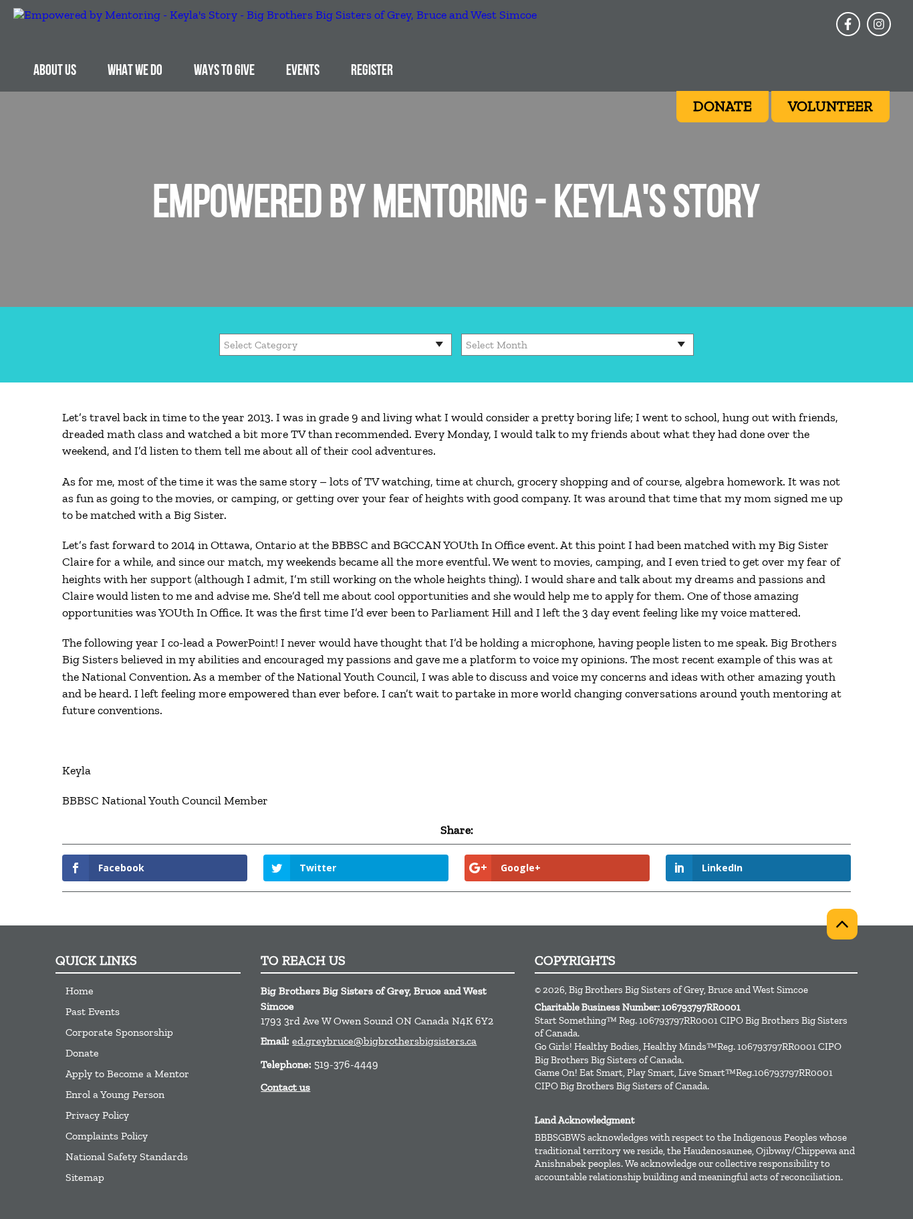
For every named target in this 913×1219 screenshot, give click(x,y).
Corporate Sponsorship (119, 1032)
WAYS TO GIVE (224, 71)
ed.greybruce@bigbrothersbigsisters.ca (384, 1040)
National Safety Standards (127, 1156)
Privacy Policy (97, 1115)
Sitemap (85, 1177)
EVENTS (302, 71)
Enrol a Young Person (115, 1094)
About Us (54, 71)
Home (80, 990)
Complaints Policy (107, 1135)
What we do (135, 71)
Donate (82, 1052)
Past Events (93, 1011)
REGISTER (372, 71)
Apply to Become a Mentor (127, 1073)
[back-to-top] (842, 924)
